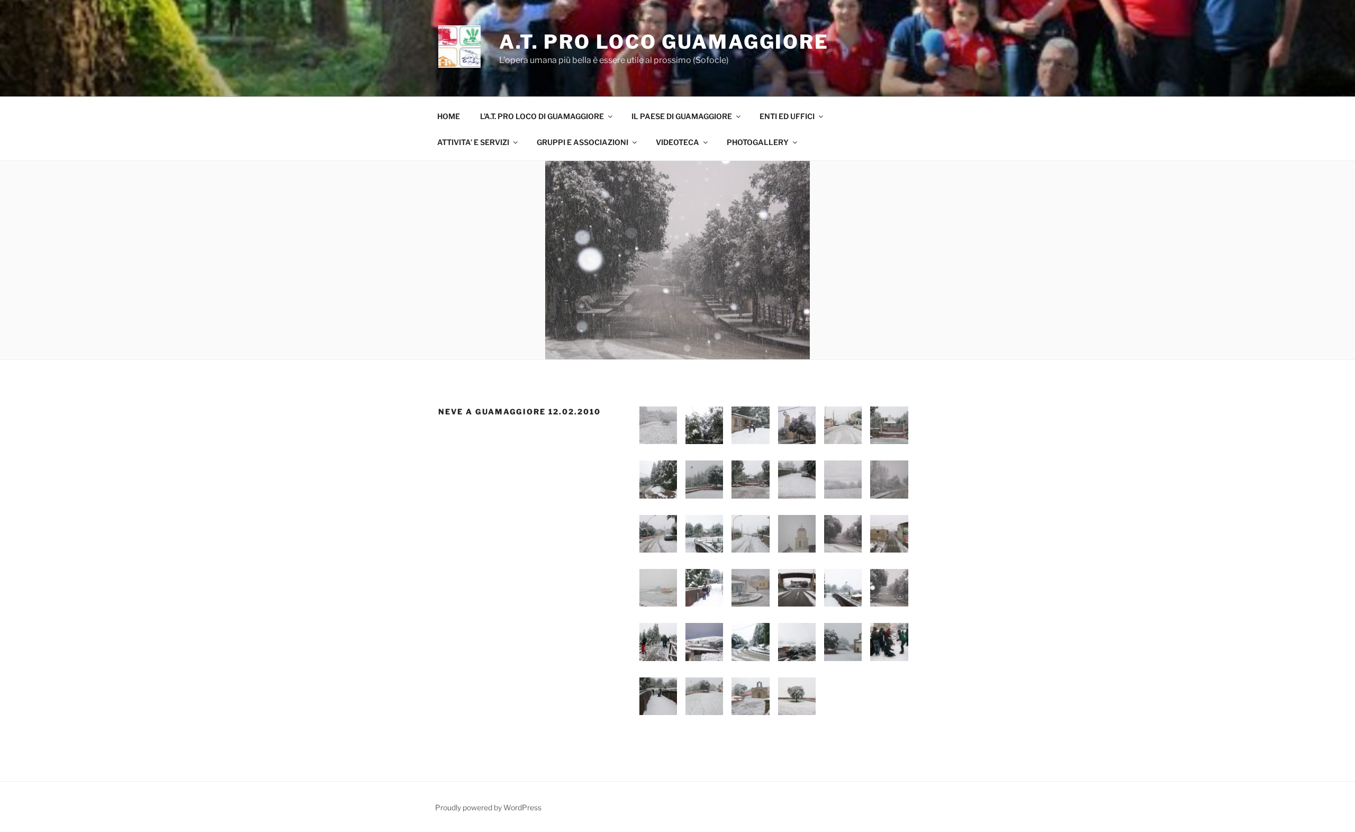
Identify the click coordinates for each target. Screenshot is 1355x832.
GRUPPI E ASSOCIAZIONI (582, 142)
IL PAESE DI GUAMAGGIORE (681, 116)
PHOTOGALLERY (758, 142)
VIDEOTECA (677, 142)
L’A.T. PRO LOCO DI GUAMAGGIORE (542, 116)
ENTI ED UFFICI (787, 116)
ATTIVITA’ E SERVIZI (473, 142)
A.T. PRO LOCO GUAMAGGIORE (664, 41)
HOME (448, 116)
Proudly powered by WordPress (488, 807)
